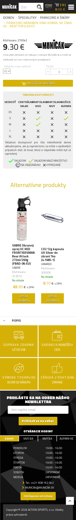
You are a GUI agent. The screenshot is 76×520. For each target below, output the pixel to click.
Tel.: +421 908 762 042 (40, 482)
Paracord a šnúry (55, 17)
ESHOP (9, 438)
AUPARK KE (66, 438)
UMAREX (46, 264)
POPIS (16, 320)
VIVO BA (28, 438)
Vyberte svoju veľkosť (17, 66)
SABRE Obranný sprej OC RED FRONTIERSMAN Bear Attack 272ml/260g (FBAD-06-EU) (23, 254)
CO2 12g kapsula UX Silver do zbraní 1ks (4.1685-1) (52, 254)
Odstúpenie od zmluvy (38, 496)
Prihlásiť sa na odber (38, 421)
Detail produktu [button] (24, 298)
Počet (49, 66)
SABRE (16, 267)
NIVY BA (47, 438)
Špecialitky (27, 17)
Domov (8, 17)
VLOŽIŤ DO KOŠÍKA (40, 83)
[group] (23, 250)
